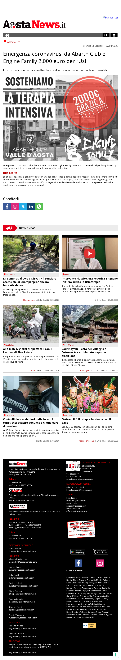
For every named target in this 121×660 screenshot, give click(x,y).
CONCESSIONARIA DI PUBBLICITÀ (95, 462)
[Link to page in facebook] (7, 206)
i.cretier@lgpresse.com (76, 505)
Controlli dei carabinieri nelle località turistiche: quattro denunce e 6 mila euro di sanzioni (30, 422)
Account (70, 494)
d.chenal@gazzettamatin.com (22, 570)
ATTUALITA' (69, 345)
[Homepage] (7, 35)
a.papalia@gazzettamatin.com (22, 601)
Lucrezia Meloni (100, 370)
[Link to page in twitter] (23, 206)
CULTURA (10, 345)
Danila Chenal (94, 45)
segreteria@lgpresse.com (83, 479)
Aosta (81, 440)
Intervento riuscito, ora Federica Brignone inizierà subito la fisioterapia (90, 280)
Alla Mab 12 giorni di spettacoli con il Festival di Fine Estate (27, 350)
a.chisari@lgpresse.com (82, 490)
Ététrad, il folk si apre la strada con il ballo (86, 420)
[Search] (106, 35)
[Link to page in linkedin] (31, 206)
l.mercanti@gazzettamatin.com (22, 551)
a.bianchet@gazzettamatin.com (23, 562)
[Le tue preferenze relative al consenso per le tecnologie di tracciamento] (116, 655)
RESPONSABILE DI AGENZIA (78, 483)
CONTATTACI (14, 641)
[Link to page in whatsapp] (39, 206)
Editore (12, 479)
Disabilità (10, 274)
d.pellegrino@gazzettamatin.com (23, 585)
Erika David (43, 300)
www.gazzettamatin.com (20, 474)
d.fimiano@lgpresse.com (77, 511)
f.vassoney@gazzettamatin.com (23, 617)
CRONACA (10, 415)
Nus (92, 440)
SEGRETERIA (14, 622)
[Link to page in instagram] (15, 206)
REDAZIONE (14, 519)
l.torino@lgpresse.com (76, 500)
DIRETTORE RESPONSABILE (21, 545)
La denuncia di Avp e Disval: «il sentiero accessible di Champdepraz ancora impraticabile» (29, 282)
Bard (33, 370)
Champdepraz (29, 300)
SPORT (67, 274)
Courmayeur (84, 370)
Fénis (87, 440)
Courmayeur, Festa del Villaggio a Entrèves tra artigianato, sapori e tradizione (84, 352)
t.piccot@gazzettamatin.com (21, 609)
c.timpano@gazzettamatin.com (22, 593)
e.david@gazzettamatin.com (21, 577)
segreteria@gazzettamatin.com (27, 527)
